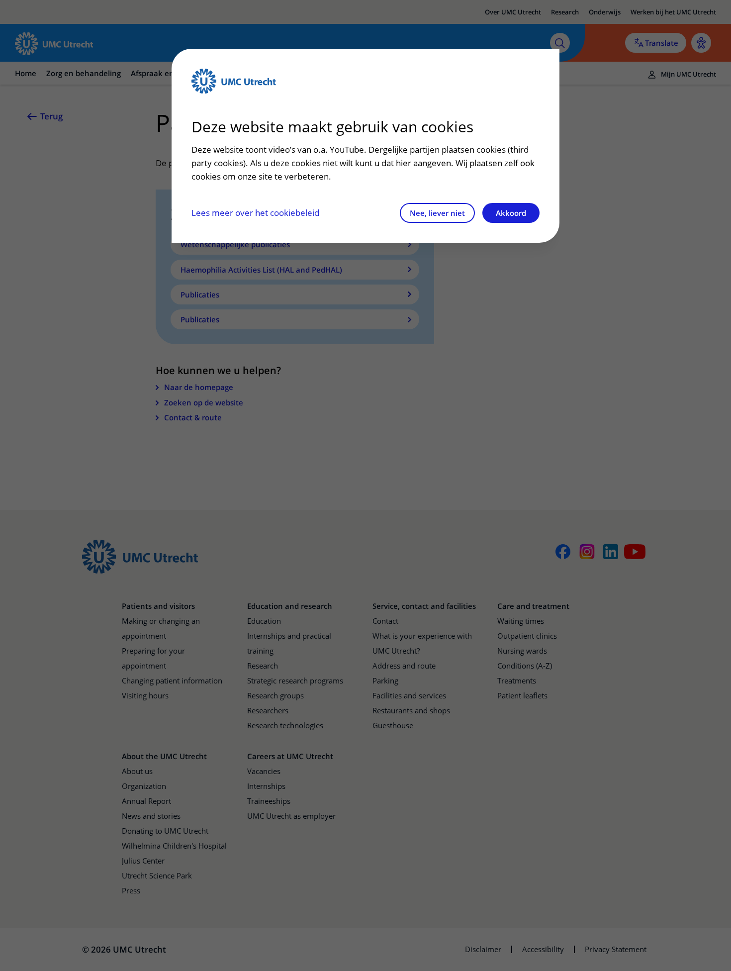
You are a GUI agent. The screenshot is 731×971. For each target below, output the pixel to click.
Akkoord (511, 213)
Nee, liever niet (437, 213)
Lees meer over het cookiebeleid (255, 212)
